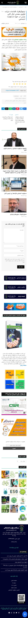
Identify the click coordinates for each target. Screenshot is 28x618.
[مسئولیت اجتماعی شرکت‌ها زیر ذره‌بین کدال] (14, 184)
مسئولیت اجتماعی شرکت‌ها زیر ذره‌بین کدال (15, 193)
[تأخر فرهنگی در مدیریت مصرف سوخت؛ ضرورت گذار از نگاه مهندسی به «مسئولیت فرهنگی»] (14, 162)
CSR (25, 96)
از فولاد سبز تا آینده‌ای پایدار (21, 562)
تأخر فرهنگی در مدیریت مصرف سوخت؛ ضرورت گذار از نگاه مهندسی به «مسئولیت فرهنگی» (15, 172)
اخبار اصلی (7, 23)
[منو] (26, 2)
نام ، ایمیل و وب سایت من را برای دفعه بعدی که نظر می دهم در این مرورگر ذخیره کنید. (14, 260)
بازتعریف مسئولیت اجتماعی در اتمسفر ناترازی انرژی (15, 149)
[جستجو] (2, 2)
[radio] (25, 84)
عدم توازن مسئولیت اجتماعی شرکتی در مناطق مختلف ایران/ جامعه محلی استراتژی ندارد (20, 120)
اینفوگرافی (3, 23)
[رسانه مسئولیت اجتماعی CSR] (13, 2)
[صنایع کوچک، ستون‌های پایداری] (14, 205)
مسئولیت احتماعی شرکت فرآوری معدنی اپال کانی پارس (15, 102)
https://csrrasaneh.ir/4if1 (12, 90)
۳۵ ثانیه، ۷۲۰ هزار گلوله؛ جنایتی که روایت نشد (17, 556)
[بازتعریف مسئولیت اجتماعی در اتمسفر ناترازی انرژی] (14, 140)
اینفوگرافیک (16, 96)
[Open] (24, 614)
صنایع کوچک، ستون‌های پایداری (18, 214)
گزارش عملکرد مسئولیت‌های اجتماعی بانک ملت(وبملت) (15, 559)
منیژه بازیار (22, 23)
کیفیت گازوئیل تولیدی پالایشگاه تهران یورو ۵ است (16, 570)
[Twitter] (16, 613)
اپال (21, 96)
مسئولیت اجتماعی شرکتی (20, 98)
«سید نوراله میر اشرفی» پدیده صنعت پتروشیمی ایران (7, 118)
